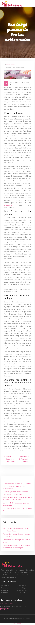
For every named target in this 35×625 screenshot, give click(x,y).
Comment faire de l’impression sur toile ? (24, 459)
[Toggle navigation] (32, 3)
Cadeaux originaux (10, 64)
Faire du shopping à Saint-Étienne (10, 459)
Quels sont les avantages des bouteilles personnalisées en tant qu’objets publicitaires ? (17, 486)
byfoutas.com (8, 205)
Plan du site (17, 624)
